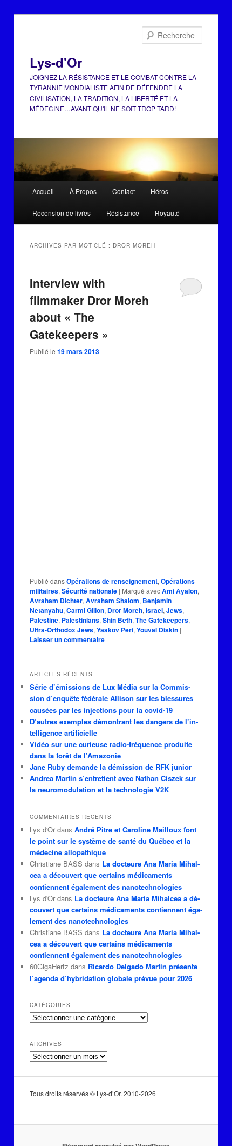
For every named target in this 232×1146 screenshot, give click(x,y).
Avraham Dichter (56, 600)
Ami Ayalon (179, 591)
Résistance (122, 212)
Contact (123, 191)
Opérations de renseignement (112, 581)
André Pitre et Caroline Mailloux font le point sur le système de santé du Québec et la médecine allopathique (113, 840)
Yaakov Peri (115, 630)
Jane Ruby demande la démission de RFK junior (111, 767)
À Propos (83, 191)
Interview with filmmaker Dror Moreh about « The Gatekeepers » (89, 308)
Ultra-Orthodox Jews (61, 630)
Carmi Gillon (85, 610)
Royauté (167, 212)
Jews (174, 610)
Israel (154, 610)
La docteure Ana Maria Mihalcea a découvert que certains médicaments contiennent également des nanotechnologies (115, 874)
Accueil (43, 191)
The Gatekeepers (161, 620)
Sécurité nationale (89, 591)
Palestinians (80, 620)
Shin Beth (117, 620)
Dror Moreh (124, 610)
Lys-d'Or (56, 62)
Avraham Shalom (112, 600)
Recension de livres (61, 212)
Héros (159, 191)
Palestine (44, 620)
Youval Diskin (157, 630)
